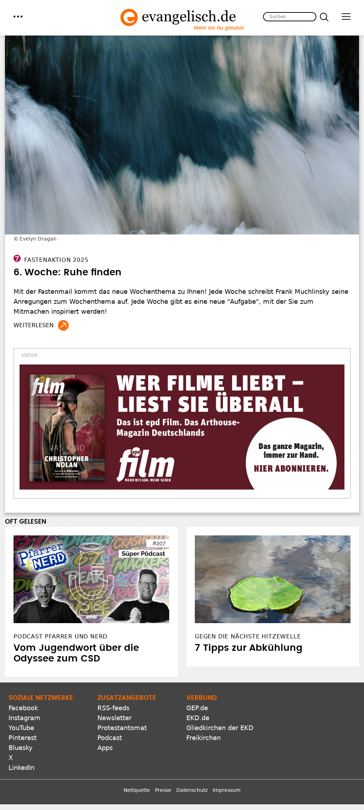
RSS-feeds (113, 708)
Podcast (109, 737)
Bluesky (21, 747)
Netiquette (137, 790)
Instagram (25, 718)
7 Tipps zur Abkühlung (249, 648)
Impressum (227, 790)
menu (18, 16)
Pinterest (23, 737)
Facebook (23, 708)
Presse (163, 790)
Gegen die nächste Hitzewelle (248, 636)
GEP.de (197, 708)
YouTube (21, 727)
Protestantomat (122, 727)
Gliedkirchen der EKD (219, 727)
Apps (105, 747)
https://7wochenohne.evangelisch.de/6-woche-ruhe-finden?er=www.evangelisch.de (63, 325)
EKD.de (197, 718)
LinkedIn (21, 767)
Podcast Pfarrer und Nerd (60, 636)
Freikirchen (203, 737)
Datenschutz (192, 790)
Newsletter (114, 718)
